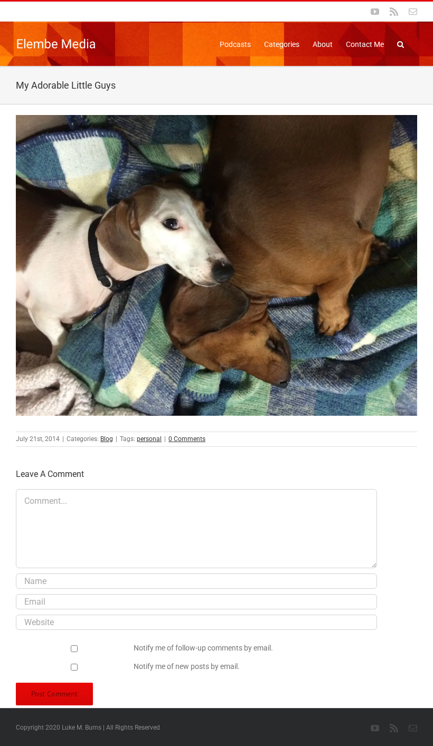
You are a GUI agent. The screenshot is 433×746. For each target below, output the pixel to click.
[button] (400, 43)
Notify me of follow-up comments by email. (203, 648)
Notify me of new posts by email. (187, 666)
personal (149, 439)
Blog (106, 439)
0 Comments (186, 439)
